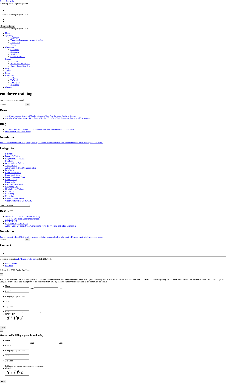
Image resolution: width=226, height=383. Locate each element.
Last (60, 289)
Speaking (9, 35)
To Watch (14, 80)
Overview (14, 38)
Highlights (14, 85)
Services (13, 54)
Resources (9, 75)
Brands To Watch (12, 156)
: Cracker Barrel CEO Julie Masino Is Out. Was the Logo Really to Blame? (40, 116)
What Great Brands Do (20, 64)
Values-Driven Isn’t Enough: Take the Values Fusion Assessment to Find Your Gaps (39, 129)
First (32, 289)
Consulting (9, 47)
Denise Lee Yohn (7, 1)
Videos (13, 45)
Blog (7, 68)
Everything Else (11, 187)
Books (8, 59)
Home (7, 33)
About (7, 71)
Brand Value (10, 182)
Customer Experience (14, 184)
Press (7, 73)
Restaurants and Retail (14, 198)
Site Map (9, 266)
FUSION (14, 61)
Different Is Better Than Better (17, 132)
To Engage (14, 82)
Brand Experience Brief (15, 177)
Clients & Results (17, 56)
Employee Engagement (14, 158)
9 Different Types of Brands (16, 223)
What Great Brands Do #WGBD (18, 201)
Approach (14, 52)
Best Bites (9, 170)
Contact (8, 87)
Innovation (9, 191)
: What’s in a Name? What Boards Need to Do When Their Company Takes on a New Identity (47, 118)
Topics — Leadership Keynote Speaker (26, 40)
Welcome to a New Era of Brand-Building (22, 216)
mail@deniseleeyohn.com (25, 259)
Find (27, 105)
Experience (15, 42)
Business (9, 154)
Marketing (9, 196)
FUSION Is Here (12, 221)
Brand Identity (11, 180)
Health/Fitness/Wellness (15, 189)
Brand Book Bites (12, 175)
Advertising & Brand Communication (20, 168)
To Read (14, 78)
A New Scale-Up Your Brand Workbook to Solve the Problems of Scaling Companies (40, 226)
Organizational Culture (14, 163)
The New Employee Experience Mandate (22, 219)
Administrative (11, 165)
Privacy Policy (11, 263)
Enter (3, 327)
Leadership (9, 194)
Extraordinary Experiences (21, 66)
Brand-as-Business (13, 172)
